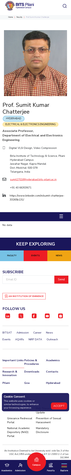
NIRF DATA (35, 339)
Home (10, 17)
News (49, 332)
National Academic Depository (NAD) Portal (18, 432)
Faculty (19, 17)
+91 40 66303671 (20, 187)
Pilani (6, 383)
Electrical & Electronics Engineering (30, 124)
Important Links (12, 360)
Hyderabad (13, 118)
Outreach (52, 339)
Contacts (52, 371)
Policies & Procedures (31, 362)
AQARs (19, 339)
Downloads (31, 371)
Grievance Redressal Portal (19, 420)
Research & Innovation (9, 373)
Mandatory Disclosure (42, 430)
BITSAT (7, 332)
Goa (27, 383)
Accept (59, 406)
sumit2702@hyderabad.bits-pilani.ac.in (33, 179)
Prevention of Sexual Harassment (48, 420)
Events (6, 339)
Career (37, 332)
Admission (22, 332)
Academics (53, 360)
